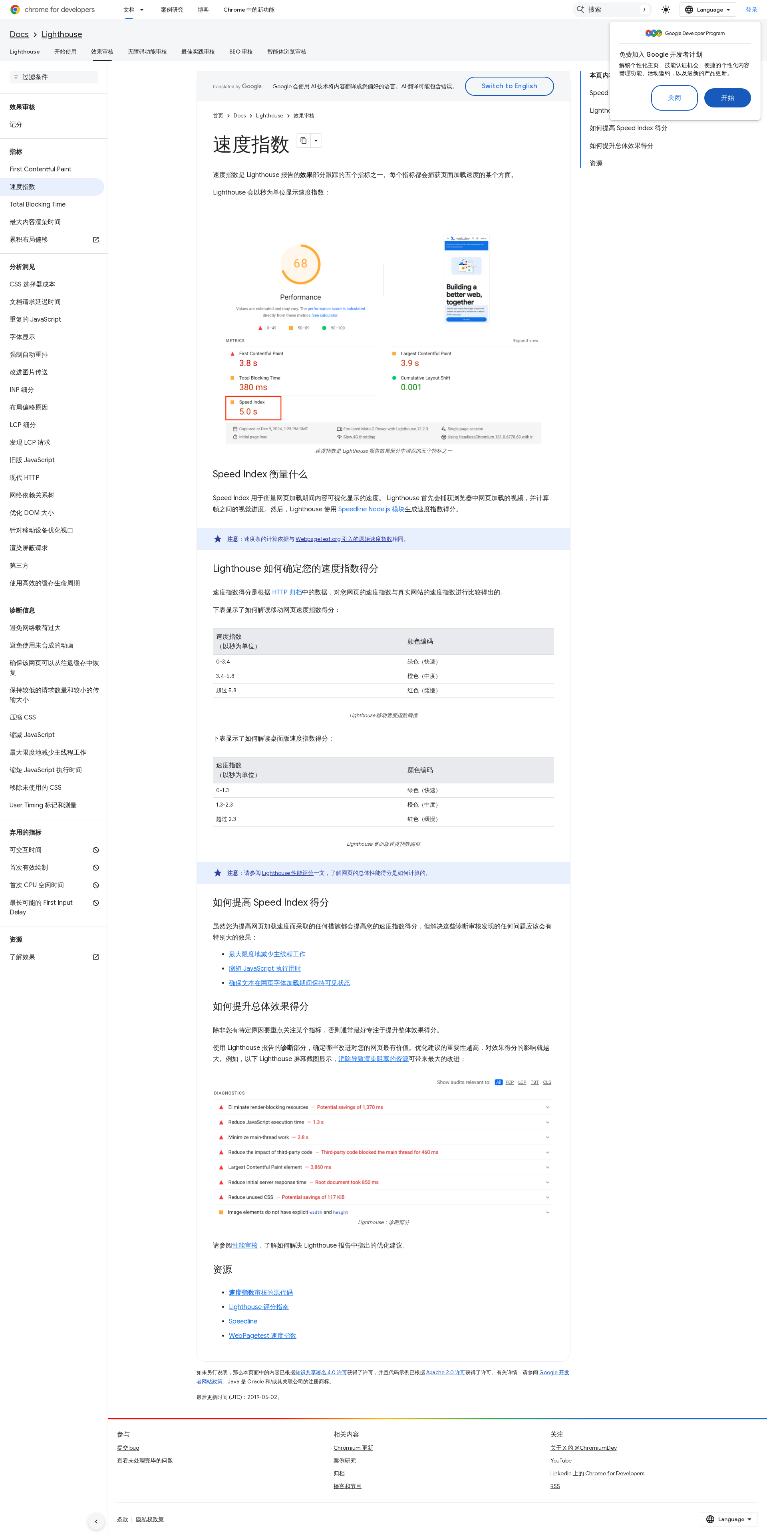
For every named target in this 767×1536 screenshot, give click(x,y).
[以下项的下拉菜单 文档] (144, 9)
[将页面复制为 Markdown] (303, 140)
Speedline (243, 1321)
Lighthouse (62, 35)
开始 (727, 98)
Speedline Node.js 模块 (371, 509)
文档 (129, 9)
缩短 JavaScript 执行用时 (265, 969)
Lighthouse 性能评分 (288, 872)
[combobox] (612, 9)
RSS (555, 1486)
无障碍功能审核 (147, 51)
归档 (339, 1473)
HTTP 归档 (287, 592)
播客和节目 (348, 1486)
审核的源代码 (261, 1293)
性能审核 (245, 1246)
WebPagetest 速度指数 (262, 1336)
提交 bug (128, 1447)
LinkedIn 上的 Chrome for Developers (597, 1473)
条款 (122, 1519)
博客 (203, 9)
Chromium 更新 (353, 1447)
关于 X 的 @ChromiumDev (583, 1447)
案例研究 (172, 9)
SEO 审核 (241, 51)
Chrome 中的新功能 (248, 9)
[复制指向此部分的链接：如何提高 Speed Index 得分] (337, 903)
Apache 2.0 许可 (445, 1372)
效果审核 (102, 51)
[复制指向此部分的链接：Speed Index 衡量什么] (316, 475)
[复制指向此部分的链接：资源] (240, 1270)
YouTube (561, 1460)
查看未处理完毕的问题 (145, 1460)
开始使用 (65, 51)
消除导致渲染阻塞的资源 (373, 1059)
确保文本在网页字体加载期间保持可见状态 (289, 983)
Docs (19, 35)
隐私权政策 (150, 1519)
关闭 (674, 98)
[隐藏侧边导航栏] (96, 1522)
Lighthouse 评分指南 (259, 1307)
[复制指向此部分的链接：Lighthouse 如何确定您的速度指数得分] (387, 569)
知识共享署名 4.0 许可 (321, 1372)
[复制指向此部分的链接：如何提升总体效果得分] (317, 1007)
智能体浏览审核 (286, 51)
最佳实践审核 (198, 51)
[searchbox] (54, 77)
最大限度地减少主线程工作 (267, 954)
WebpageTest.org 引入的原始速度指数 (344, 538)
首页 (218, 115)
